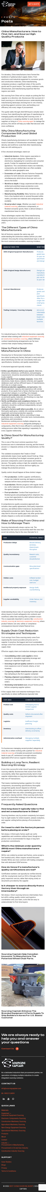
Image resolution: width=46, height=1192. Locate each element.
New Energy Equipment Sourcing (13, 1128)
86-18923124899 (8, 1093)
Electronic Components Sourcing (13, 1118)
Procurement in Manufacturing (12, 1145)
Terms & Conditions (8, 1171)
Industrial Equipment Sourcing (12, 1115)
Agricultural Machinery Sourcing (13, 1124)
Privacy (4, 1168)
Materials (4, 1110)
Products (4, 1134)
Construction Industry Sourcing (12, 1151)
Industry (4, 1143)
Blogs (3, 1165)
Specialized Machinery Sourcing (13, 1131)
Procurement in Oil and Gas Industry (14, 1148)
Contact (4, 1140)
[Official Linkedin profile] (4, 1099)
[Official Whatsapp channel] (13, 1099)
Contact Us (7, 1049)
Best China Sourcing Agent (21, 1186)
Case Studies (6, 1162)
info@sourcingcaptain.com (11, 1088)
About (3, 1137)
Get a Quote (34, 4)
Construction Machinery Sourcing (13, 1121)
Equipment (5, 1113)
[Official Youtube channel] (8, 1099)
